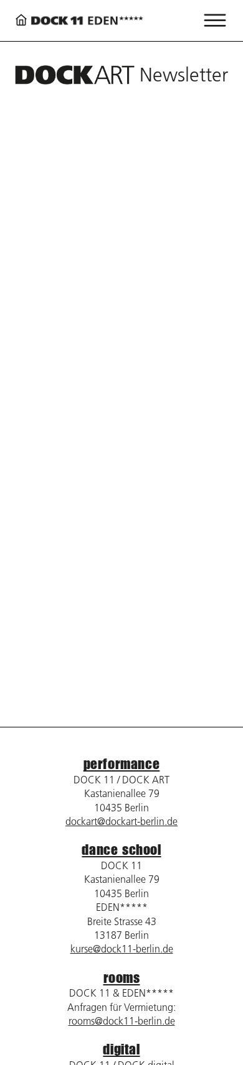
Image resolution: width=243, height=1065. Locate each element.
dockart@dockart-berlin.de (121, 821)
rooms (121, 977)
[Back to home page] (79, 20)
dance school (121, 849)
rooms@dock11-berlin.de (122, 1021)
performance (121, 763)
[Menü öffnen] (215, 20)
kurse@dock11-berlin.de (121, 949)
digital (121, 1049)
